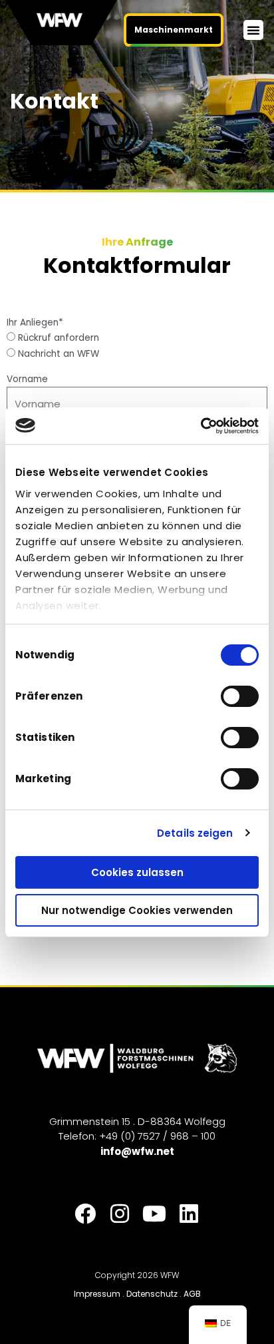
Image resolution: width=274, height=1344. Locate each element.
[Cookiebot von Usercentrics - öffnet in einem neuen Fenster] (200, 426)
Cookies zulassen (137, 872)
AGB (192, 1293)
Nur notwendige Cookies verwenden (137, 910)
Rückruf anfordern (58, 338)
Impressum (97, 1293)
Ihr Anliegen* (35, 322)
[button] (253, 30)
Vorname (27, 379)
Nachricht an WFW (58, 353)
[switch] (240, 696)
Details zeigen (195, 833)
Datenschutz (152, 1293)
